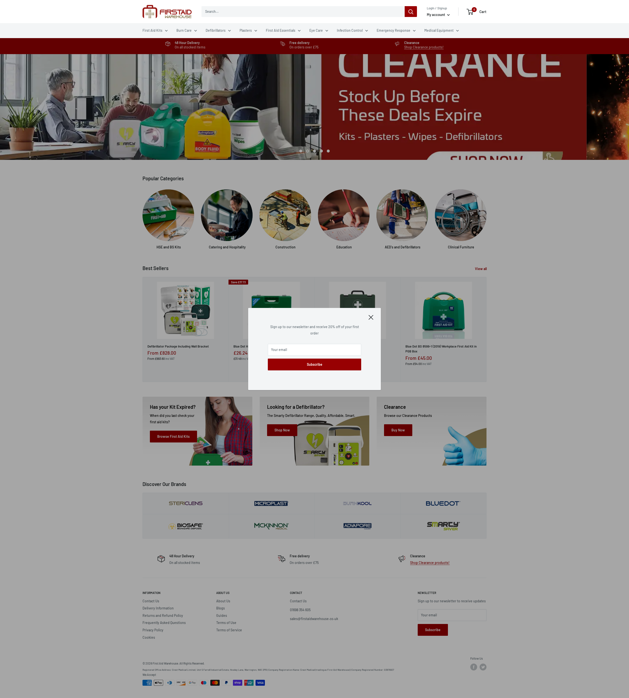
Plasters (246, 30)
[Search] (411, 11)
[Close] (371, 317)
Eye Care (316, 30)
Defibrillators (216, 30)
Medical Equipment (439, 30)
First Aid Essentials (280, 30)
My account (436, 14)
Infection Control (350, 30)
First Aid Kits (152, 30)
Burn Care (184, 30)
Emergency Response (393, 30)
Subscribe (314, 364)
